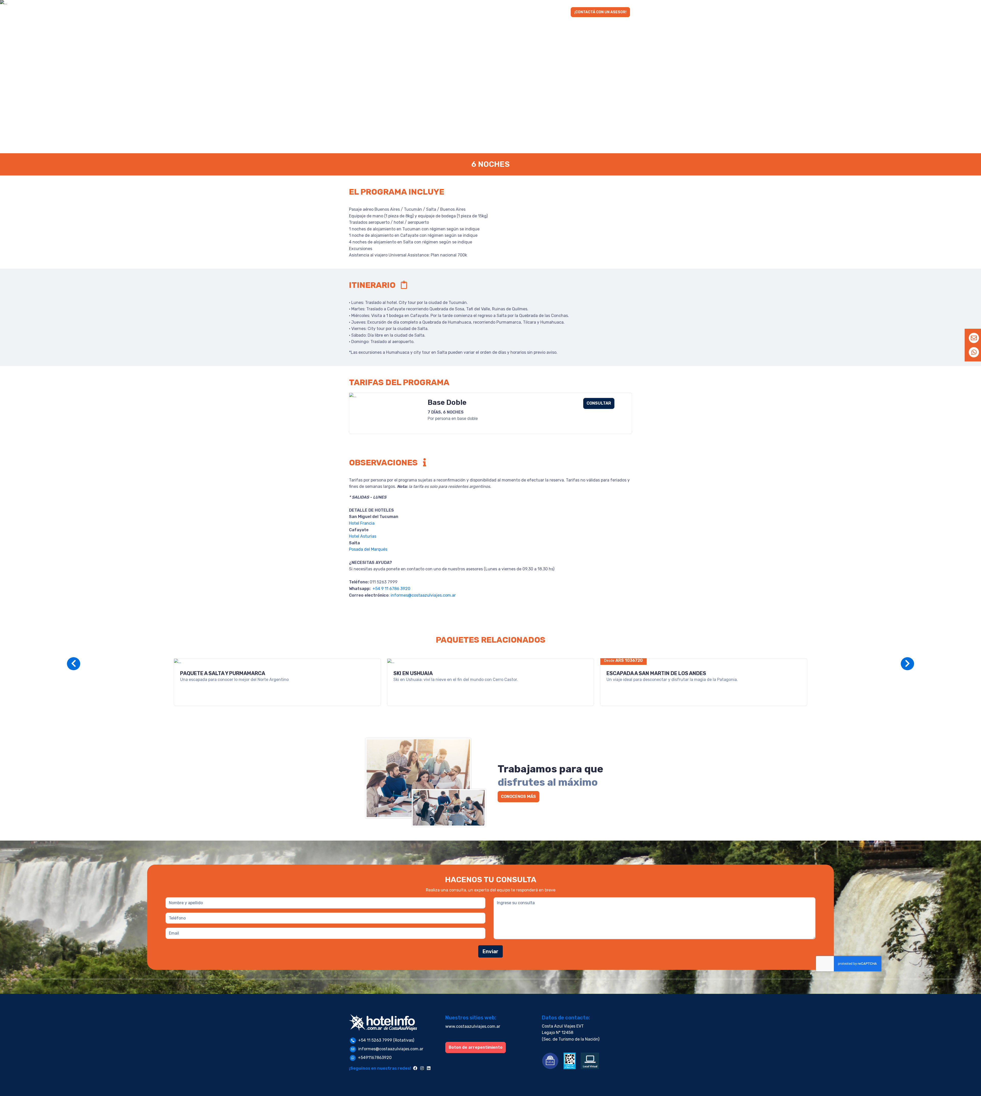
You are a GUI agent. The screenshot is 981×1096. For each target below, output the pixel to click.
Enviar (490, 951)
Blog (561, 12)
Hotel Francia (362, 523)
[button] (460, 12)
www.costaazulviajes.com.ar (472, 1026)
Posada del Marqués (368, 549)
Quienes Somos (533, 12)
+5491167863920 (375, 1057)
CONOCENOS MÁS (518, 796)
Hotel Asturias (362, 536)
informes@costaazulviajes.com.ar (423, 595)
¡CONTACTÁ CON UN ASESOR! (600, 12)
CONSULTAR (599, 403)
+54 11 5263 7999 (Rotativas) (386, 1040)
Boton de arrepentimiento (476, 1047)
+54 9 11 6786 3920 (390, 588)
